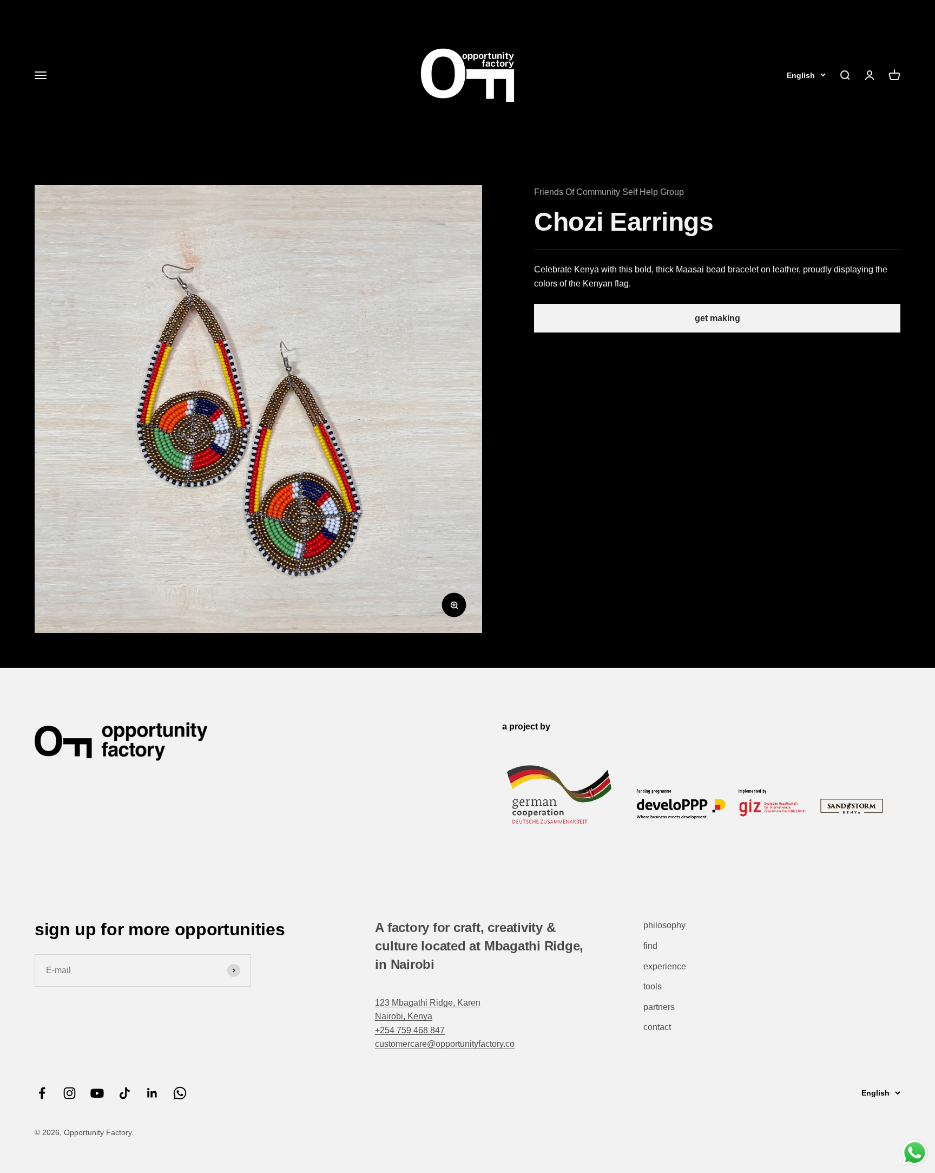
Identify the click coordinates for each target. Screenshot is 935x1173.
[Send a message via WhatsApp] (915, 1153)
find (650, 945)
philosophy (664, 925)
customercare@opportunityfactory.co (445, 1043)
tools (652, 986)
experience (664, 966)
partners (659, 1007)
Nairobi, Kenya (403, 1016)
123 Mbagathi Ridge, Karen (427, 1002)
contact (657, 1027)
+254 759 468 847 (410, 1030)
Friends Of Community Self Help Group (609, 192)
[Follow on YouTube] (97, 1093)
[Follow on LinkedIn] (152, 1093)
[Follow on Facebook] (42, 1093)
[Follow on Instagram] (69, 1093)
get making (717, 318)
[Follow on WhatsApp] (180, 1093)
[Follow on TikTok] (124, 1093)
